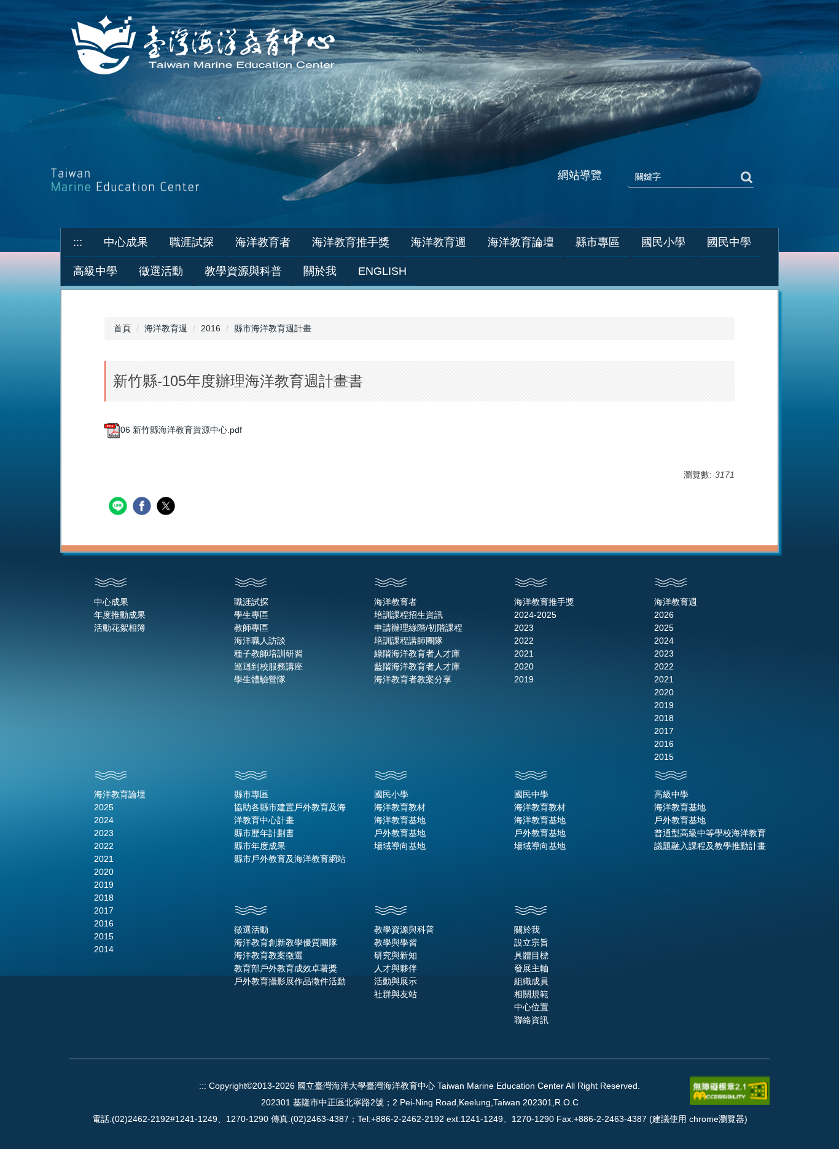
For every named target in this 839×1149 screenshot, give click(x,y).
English (382, 271)
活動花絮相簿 (120, 628)
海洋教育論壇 (120, 794)
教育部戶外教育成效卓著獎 (285, 968)
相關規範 (531, 994)
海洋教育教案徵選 (268, 955)
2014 (104, 949)
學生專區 (251, 615)
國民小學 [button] (663, 242)
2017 (664, 731)
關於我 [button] (320, 271)
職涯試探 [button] (192, 242)
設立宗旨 (531, 942)
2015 (664, 757)
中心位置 (531, 1007)
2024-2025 (535, 615)
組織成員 (531, 981)
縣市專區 (251, 794)
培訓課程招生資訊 (408, 615)
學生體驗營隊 (260, 679)
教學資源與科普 (404, 929)
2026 (664, 615)
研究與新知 (395, 955)
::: (77, 242)
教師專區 (251, 628)
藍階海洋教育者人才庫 (417, 666)
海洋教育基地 (400, 820)
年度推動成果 (120, 615)
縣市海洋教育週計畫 (272, 328)
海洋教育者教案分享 (412, 679)
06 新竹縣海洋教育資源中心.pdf (181, 430)
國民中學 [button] (729, 242)
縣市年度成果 (260, 846)
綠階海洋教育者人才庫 (417, 653)
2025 (664, 628)
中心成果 (111, 602)
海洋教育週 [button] (438, 242)
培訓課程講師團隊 (408, 641)
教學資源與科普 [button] (243, 271)
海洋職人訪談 (260, 641)
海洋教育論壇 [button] (521, 242)
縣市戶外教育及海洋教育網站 (290, 859)
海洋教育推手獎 (544, 602)
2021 (524, 653)
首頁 (122, 328)
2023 (524, 628)
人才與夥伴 (395, 968)
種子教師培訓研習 (268, 653)
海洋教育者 (395, 602)
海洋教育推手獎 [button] (350, 242)
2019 (524, 679)
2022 (524, 641)
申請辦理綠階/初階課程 (418, 628)
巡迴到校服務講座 (268, 666)
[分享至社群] (119, 507)
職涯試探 (251, 602)
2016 (210, 328)
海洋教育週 (165, 328)
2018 (664, 718)
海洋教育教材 (400, 807)
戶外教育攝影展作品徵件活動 (290, 981)
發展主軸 (531, 968)
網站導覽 (580, 175)
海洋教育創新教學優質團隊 (285, 942)
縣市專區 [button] (598, 242)
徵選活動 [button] (161, 271)
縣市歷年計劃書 (264, 833)
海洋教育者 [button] (263, 242)
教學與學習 (395, 942)
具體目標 (531, 955)
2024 (664, 641)
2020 (524, 666)
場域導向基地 (400, 846)
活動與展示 (395, 981)
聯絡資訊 (531, 1020)
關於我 (527, 929)
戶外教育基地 (400, 833)
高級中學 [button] (95, 271)
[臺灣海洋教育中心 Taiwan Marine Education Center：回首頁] (205, 46)
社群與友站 (395, 994)
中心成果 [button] (126, 242)
